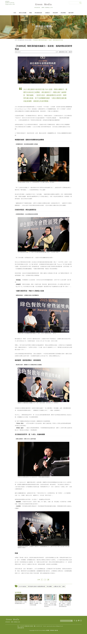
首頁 (15, 12)
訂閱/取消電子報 (20, 627)
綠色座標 (55, 12)
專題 (30, 12)
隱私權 (56, 630)
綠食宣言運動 (28, 40)
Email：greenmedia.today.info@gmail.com (53, 626)
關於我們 (71, 12)
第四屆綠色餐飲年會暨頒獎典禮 (36, 586)
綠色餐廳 (49, 586)
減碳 (63, 586)
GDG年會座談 (22, 586)
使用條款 (52, 630)
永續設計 (47, 12)
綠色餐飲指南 (38, 12)
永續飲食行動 (57, 586)
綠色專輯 (63, 12)
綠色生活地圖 (22, 12)
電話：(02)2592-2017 (38, 626)
